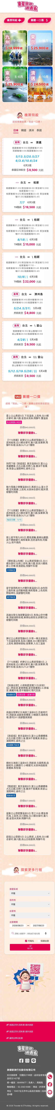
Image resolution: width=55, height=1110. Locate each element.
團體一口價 (37, 20)
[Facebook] (21, 1060)
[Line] (33, 1060)
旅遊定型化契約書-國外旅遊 (21, 1031)
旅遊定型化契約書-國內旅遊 (21, 1025)
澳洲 (31, 130)
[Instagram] (27, 1060)
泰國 (39, 130)
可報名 (31, 941)
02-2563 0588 (24, 1086)
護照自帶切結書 (16, 1038)
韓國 (23, 130)
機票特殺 (12, 20)
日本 (15, 130)
